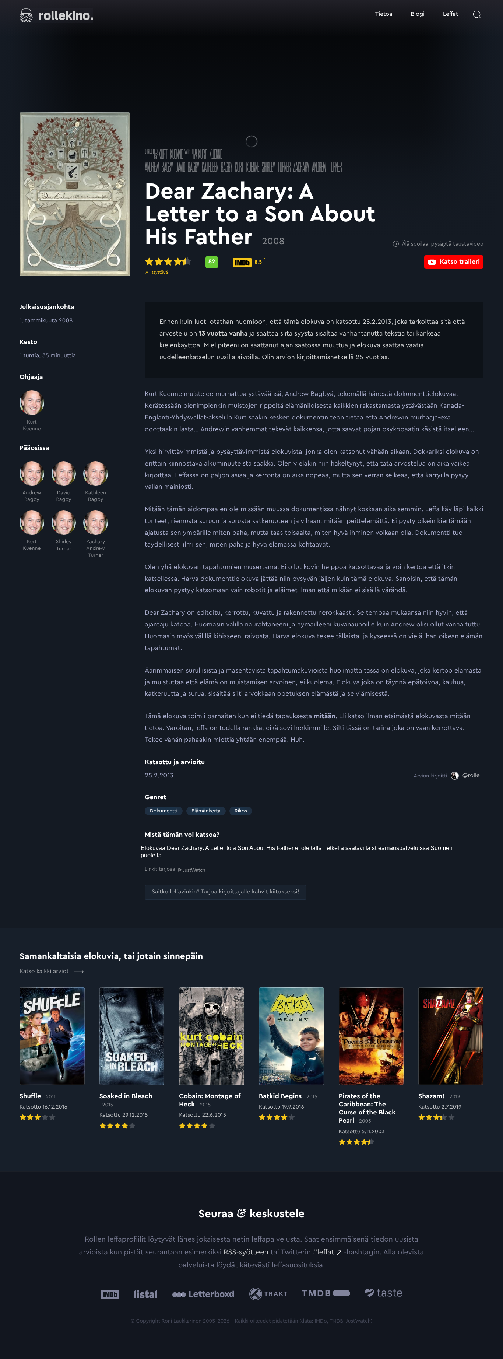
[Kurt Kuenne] (32, 411)
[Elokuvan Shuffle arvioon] (52, 1055)
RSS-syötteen (246, 1252)
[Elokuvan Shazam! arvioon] (450, 1055)
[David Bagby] (64, 482)
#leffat (323, 1252)
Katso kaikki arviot (45, 972)
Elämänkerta (206, 811)
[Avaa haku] (477, 14)
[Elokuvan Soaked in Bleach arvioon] (132, 1059)
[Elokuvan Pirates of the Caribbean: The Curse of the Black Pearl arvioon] (371, 1067)
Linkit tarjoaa (160, 869)
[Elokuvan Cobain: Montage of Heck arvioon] (211, 1059)
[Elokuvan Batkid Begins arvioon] (291, 1055)
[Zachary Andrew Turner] (95, 534)
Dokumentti (163, 811)
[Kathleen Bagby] (95, 482)
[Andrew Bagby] (32, 482)
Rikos (241, 811)
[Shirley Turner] (64, 534)
